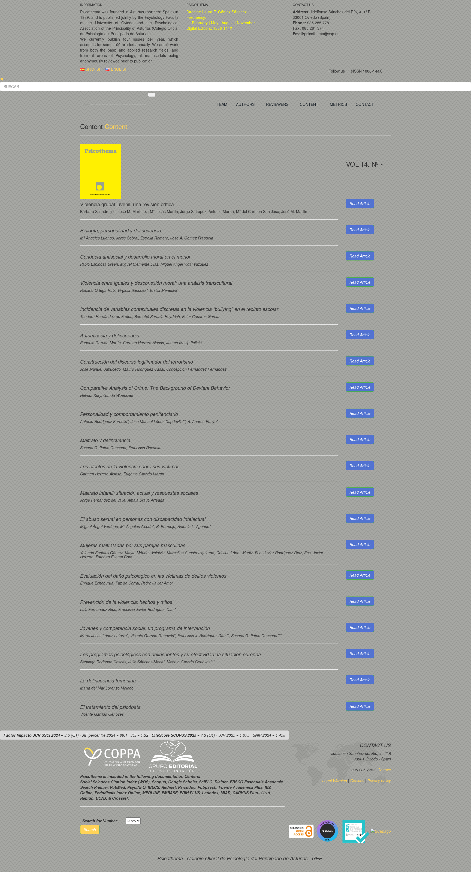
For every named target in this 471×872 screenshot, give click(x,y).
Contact (383, 769)
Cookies (357, 780)
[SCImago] (380, 830)
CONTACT (365, 104)
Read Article (359, 203)
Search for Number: (100, 820)
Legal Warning (334, 780)
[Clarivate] (328, 830)
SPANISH (93, 69)
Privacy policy (379, 780)
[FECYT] (356, 830)
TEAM (222, 104)
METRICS (338, 104)
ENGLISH (119, 69)
